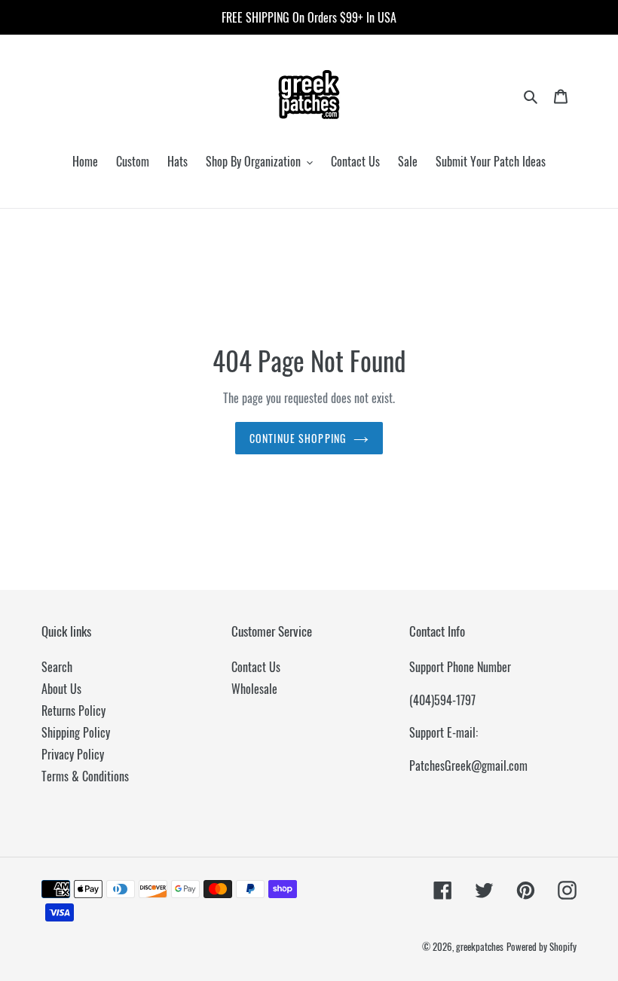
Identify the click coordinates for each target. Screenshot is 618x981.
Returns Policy (73, 710)
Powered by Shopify (541, 946)
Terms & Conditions (85, 776)
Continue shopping (297, 438)
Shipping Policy (75, 732)
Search (56, 667)
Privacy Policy (72, 754)
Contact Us (255, 667)
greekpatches (479, 946)
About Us (61, 689)
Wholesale (254, 689)
